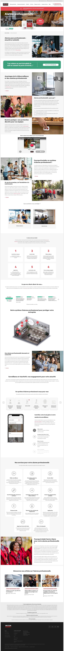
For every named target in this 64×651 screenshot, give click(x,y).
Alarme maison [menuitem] (7, 632)
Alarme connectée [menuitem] (7, 635)
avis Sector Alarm (27, 288)
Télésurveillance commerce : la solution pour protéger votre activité (31, 592)
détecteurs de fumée (16, 193)
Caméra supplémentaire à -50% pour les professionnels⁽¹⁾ (33, 8)
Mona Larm (8, 593)
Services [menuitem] (31, 4)
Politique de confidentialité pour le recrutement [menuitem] (11, 648)
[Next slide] (60, 402)
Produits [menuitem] (27, 4)
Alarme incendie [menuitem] (7, 633)
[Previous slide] (3, 402)
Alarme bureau (44, 226)
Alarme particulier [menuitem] (13, 4)
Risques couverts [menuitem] (37, 4)
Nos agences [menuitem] (15, 633)
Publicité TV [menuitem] (15, 639)
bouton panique (25, 126)
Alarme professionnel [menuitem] (21, 4)
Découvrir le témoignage (50, 64)
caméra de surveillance (38, 421)
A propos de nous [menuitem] (45, 4)
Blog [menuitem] (49, 4)
